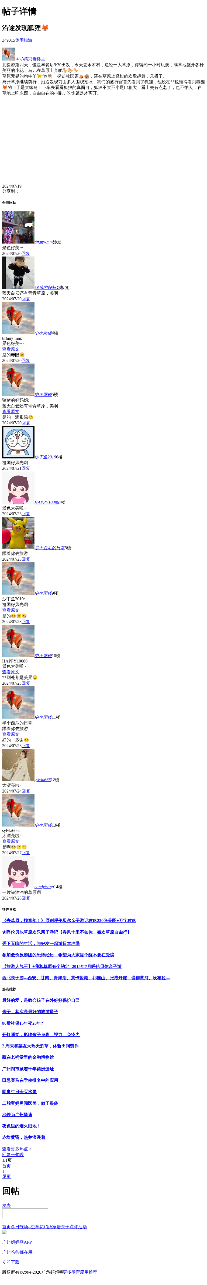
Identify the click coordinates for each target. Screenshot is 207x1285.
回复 (26, 253)
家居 (56, 1226)
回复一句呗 (13, 1154)
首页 (6, 1166)
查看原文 (10, 349)
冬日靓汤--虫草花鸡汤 (31, 1226)
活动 (82, 1226)
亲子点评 (69, 1226)
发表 (6, 1205)
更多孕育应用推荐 (80, 1272)
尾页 (6, 1176)
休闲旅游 (23, 40)
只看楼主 (36, 59)
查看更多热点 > (17, 1149)
